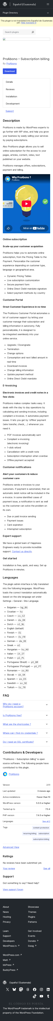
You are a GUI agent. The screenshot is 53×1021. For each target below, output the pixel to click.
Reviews (10, 89)
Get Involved (35, 931)
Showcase (33, 906)
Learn (6, 931)
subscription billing (41, 839)
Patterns (32, 921)
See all (46, 868)
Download (10, 71)
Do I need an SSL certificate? (18, 742)
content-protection (41, 828)
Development (13, 103)
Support (10, 111)
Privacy (7, 921)
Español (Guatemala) (20, 982)
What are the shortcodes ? (17, 724)
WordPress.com (12, 955)
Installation (11, 96)
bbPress (8, 965)
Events (31, 935)
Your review (9, 868)
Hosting (7, 916)
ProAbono (11, 63)
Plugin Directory (10, 12)
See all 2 (46, 821)
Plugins (31, 916)
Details (9, 81)
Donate (33, 941)
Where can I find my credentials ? (20, 733)
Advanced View (11, 847)
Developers (9, 941)
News (6, 912)
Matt (7, 960)
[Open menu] (48, 4)
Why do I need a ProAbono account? (13, 705)
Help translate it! (28, 22)
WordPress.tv (11, 945)
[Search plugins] (33, 32)
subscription (44, 833)
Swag (32, 945)
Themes (32, 912)
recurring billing (29, 833)
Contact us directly (22, 551)
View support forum (13, 889)
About (6, 906)
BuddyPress (10, 970)
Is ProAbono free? (12, 715)
